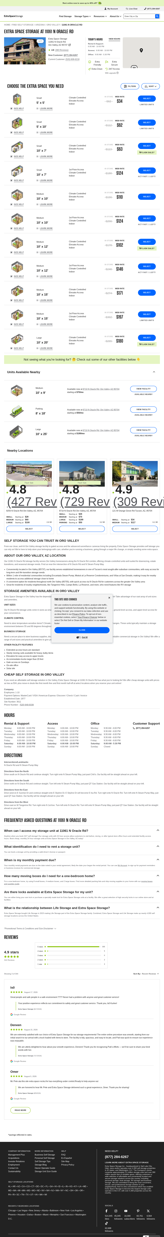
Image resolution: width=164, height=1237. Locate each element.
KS (71, 1186)
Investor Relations (16, 1161)
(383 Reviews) (61, 50)
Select (147, 98)
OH (71, 1190)
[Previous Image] (7, 50)
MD (9, 1190)
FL (47, 1186)
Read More (20, 1110)
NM (57, 1190)
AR (14, 1186)
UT (31, 1195)
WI (45, 1195)
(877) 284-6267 (143, 728)
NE (38, 1190)
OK (76, 1190)
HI (56, 1186)
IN (67, 1186)
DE (37, 1186)
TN (22, 1195)
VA (36, 1195)
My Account (122, 865)
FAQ (63, 1155)
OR (81, 1190)
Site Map (65, 1161)
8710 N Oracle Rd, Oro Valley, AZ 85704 (101, 389)
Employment (14, 1165)
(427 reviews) (46, 501)
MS (28, 1190)
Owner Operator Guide (45, 1168)
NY (62, 1190)
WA (41, 1195)
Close (82, 630)
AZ (18, 1186)
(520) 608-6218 (72, 59)
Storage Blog (41, 1165)
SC (18, 1195)
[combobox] (142, 16)
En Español (66, 1158)
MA (14, 1190)
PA (9, 1195)
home (7, 25)
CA (23, 1186)
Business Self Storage (45, 1155)
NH (47, 1190)
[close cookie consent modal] (109, 598)
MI (19, 1190)
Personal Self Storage (45, 1158)
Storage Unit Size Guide (46, 1171)
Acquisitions (13, 1158)
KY (75, 1186)
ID (59, 1186)
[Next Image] (43, 50)
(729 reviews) (99, 501)
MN (23, 1190)
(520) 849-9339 (27, 705)
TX (27, 1195)
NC (66, 1190)
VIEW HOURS (114, 39)
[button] (82, 375)
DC (42, 1186)
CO (28, 1186)
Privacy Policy (67, 1165)
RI (14, 1195)
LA (80, 1186)
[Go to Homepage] (11, 16)
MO (33, 1190)
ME (84, 1186)
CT (32, 1186)
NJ (52, 1190)
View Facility (143, 389)
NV (43, 1190)
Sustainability (14, 1171)
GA (51, 1186)
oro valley (53, 25)
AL (9, 1186)
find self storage (23, 25)
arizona (40, 25)
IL (63, 1186)
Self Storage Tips (42, 1161)
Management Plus (16, 1155)
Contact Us (13, 1168)
